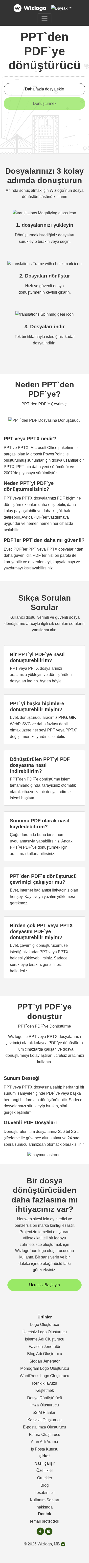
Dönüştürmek (44, 103)
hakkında (45, 1507)
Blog (45, 1485)
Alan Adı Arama (44, 1442)
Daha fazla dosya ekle (44, 89)
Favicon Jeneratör (44, 1346)
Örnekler (44, 1478)
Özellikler (44, 1470)
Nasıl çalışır (44, 1463)
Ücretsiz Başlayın (44, 1285)
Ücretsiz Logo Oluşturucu (44, 1332)
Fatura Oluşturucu (44, 1434)
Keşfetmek (44, 1390)
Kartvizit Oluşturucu (44, 1420)
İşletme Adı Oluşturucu (44, 1339)
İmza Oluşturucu (44, 1405)
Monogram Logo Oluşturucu (44, 1368)
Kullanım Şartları (44, 1500)
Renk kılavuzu (44, 1383)
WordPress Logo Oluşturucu (44, 1376)
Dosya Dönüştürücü (44, 1398)
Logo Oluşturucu (44, 1324)
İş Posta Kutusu (44, 1449)
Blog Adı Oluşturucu (44, 1354)
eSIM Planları (44, 1412)
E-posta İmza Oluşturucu (44, 1427)
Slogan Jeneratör (44, 1361)
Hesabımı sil (44, 1492)
